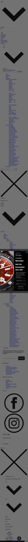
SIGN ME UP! (21, 286)
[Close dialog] (26, 252)
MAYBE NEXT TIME (21, 289)
